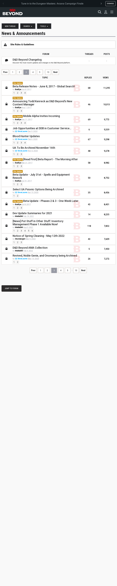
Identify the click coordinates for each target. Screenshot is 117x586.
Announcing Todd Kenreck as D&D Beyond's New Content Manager (42, 103)
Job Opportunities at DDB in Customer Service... (42, 128)
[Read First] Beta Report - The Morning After (50, 159)
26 (89, 259)
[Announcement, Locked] (5, 44)
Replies (88, 77)
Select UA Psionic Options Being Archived (38, 189)
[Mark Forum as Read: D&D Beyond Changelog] (6, 60)
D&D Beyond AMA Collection (30, 247)
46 (89, 104)
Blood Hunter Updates (26, 136)
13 (48, 72)
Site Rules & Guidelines (22, 44)
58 (89, 163)
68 (89, 88)
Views (106, 77)
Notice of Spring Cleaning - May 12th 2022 (38, 235)
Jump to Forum (11, 288)
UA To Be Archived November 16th (34, 147)
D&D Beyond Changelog (27, 59)
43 (89, 204)
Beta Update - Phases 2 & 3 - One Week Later (50, 200)
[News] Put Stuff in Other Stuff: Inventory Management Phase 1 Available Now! (38, 222)
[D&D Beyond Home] (12, 12)
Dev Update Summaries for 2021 (32, 213)
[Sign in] (105, 12)
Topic (45, 77)
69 (89, 119)
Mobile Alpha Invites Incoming (41, 116)
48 (89, 151)
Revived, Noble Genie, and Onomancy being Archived (45, 255)
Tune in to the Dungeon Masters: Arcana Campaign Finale (52, 3)
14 (89, 214)
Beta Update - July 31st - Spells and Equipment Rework (41, 176)
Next (55, 72)
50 (89, 178)
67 (89, 139)
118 (89, 226)
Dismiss (110, 3)
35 (89, 192)
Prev (5, 72)
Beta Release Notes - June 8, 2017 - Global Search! (44, 86)
